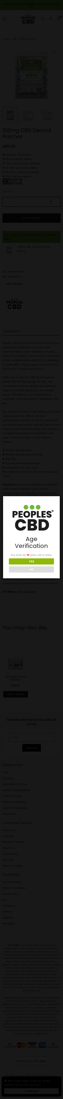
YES (31, 561)
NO (31, 569)
